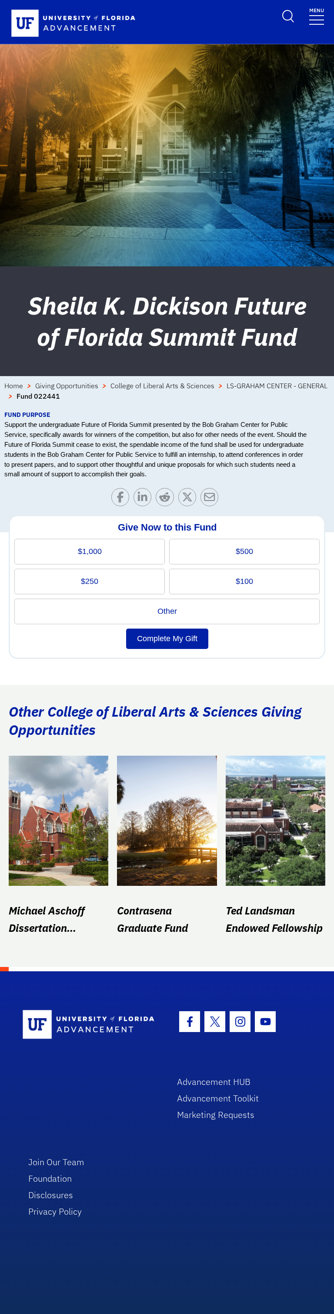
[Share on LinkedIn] (145, 499)
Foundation (50, 1178)
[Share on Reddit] (167, 499)
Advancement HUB (213, 1082)
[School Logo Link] (89, 1025)
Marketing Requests (215, 1115)
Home (13, 385)
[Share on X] (189, 499)
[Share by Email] (211, 499)
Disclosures (50, 1195)
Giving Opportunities (66, 385)
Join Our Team (56, 1162)
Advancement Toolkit (218, 1098)
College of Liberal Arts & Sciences (162, 385)
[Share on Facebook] (122, 499)
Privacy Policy (55, 1211)
